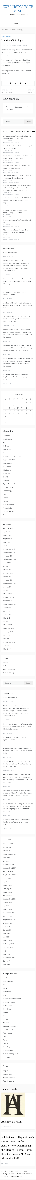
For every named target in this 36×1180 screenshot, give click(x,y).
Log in (5, 662)
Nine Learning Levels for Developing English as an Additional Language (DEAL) (16, 376)
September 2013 (9, 604)
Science (6, 480)
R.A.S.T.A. (31, 92)
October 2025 (8, 528)
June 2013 (7, 614)
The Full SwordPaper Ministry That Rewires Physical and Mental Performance (15, 232)
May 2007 (6, 649)
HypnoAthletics (7, 92)
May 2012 (6, 639)
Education (7, 449)
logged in (18, 107)
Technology (7, 491)
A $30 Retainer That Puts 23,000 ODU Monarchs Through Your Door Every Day (17, 200)
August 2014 (7, 587)
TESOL (5, 501)
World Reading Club (10, 511)
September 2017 (9, 552)
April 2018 (6, 546)
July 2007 (6, 646)
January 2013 (8, 632)
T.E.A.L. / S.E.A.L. (9, 487)
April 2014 (6, 590)
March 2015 (7, 577)
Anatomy (6, 436)
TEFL (5, 494)
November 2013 (9, 597)
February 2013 (8, 628)
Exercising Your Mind (18, 9)
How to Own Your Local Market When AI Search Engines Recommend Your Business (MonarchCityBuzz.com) (17, 188)
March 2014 (7, 594)
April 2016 (6, 566)
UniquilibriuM (8, 508)
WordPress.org (8, 673)
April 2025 (7, 532)
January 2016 (8, 573)
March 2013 (7, 625)
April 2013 (6, 621)
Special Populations (10, 484)
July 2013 (6, 611)
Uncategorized (6, 36)
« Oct (5, 422)
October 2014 (8, 580)
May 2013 (6, 618)
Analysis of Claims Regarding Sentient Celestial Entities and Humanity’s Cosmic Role (18, 305)
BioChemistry (8, 439)
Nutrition (6, 473)
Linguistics (7, 467)
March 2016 (7, 570)
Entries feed (7, 666)
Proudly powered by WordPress (13, 1174)
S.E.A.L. (5, 477)
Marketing (7, 470)
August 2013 (7, 608)
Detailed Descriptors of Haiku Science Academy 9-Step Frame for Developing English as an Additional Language (17, 347)
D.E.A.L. (6, 446)
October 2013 (8, 601)
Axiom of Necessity (10, 252)
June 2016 (7, 563)
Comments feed (9, 669)
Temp (5, 498)
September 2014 (9, 583)
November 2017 (9, 549)
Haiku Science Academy (12, 456)
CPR (5, 442)
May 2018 (6, 542)
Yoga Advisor (8, 515)
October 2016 (8, 556)
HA (4, 453)
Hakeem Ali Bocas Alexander (19, 45)
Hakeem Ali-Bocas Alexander (18, 131)
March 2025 (7, 535)
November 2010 (9, 642)
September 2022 (9, 539)
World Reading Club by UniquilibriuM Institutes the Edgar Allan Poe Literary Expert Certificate (17, 318)
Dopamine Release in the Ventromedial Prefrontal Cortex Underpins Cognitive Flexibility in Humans (17, 281)
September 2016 (9, 559)
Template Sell (17, 1176)
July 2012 (6, 635)
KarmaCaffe (7, 463)
